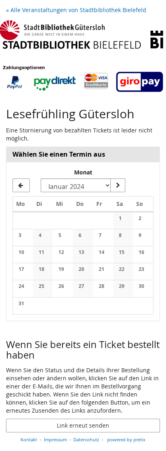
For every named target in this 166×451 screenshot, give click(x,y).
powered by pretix (126, 439)
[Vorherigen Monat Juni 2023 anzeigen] (21, 185)
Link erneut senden (83, 425)
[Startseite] (83, 57)
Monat (83, 172)
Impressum (55, 439)
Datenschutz (86, 439)
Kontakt (29, 439)
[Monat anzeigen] (117, 185)
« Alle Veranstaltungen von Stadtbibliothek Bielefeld (76, 10)
